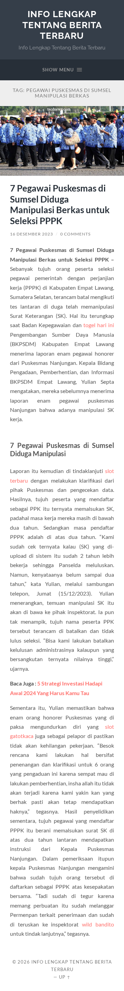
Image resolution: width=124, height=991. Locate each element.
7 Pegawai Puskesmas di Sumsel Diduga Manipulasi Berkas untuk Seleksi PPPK (60, 204)
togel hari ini (98, 325)
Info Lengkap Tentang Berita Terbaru (62, 25)
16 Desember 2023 (31, 234)
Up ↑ (65, 977)
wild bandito (98, 924)
